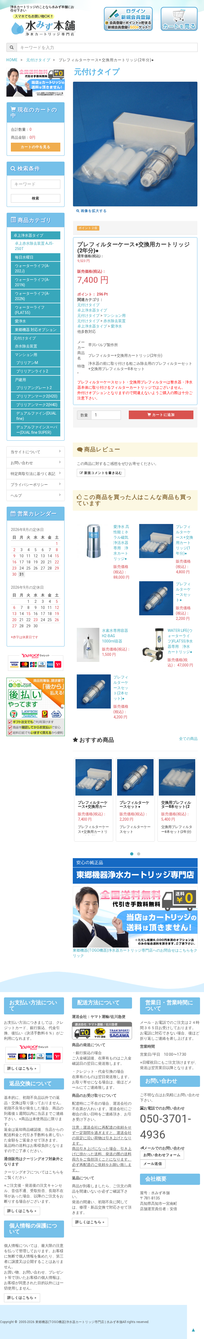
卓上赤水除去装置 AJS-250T (34, 246)
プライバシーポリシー (29, 484)
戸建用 (20, 380)
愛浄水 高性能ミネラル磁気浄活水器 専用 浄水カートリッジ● (121, 543)
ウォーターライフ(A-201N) (32, 282)
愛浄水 (116, 326)
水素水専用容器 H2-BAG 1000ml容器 (117, 635)
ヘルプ (16, 495)
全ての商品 (188, 738)
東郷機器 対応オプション (36, 329)
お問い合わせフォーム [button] (162, 1155)
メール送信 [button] (152, 1164)
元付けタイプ (88, 305)
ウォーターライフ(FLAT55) (30, 310)
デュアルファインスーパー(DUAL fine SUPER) (36, 430)
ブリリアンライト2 (32, 371)
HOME (12, 60)
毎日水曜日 (24, 257)
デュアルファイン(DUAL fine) (36, 416)
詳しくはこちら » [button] (22, 1068)
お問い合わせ (22, 463)
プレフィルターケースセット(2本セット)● (120, 688)
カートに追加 (163, 415)
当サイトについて (25, 452)
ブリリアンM (27, 363)
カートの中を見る (35, 147)
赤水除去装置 (114, 321)
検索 (35, 198)
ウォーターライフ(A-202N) (32, 296)
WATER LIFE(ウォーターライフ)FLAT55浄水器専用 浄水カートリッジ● (180, 641)
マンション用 (114, 315)
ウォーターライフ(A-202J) (32, 268)
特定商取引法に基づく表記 (33, 474)
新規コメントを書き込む (102, 473)
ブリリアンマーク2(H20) (36, 396)
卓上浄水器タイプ (92, 310)
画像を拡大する (93, 211)
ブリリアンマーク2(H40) (36, 405)
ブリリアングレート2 (34, 388)
